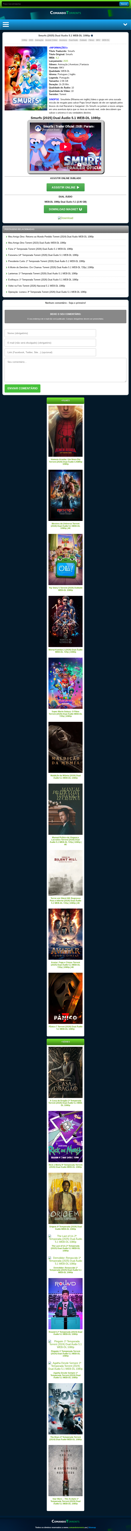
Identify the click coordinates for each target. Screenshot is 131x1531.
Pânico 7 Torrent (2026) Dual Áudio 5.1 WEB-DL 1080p (65, 1027)
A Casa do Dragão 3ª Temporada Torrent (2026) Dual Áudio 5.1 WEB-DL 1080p (65, 1103)
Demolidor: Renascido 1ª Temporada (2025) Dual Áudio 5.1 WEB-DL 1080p (65, 1270)
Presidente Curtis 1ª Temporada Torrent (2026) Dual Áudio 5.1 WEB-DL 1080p (46, 261)
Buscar (124, 4)
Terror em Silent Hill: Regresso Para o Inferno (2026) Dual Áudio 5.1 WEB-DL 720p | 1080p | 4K (65, 900)
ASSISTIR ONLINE (64, 187)
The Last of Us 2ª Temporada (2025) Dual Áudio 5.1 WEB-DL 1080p (65, 1248)
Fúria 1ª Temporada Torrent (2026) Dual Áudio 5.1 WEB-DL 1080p (40, 249)
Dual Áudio (73, 40)
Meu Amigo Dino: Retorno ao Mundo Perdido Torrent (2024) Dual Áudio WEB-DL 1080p (51, 236)
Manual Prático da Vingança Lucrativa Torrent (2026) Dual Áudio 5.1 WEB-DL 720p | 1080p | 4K (65, 841)
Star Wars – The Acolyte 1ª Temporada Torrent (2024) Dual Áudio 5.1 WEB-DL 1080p (65, 1501)
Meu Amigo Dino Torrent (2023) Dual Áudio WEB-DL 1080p (37, 243)
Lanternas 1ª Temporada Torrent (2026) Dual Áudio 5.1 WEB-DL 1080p (43, 273)
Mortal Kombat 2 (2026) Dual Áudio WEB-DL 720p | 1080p (65, 651)
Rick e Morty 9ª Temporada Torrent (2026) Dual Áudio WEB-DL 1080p (65, 1166)
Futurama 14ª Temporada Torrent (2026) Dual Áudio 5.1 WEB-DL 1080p (43, 255)
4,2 (57, 57)
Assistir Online (51, 40)
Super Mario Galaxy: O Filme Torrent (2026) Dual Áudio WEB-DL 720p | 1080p (65, 713)
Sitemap (92, 1527)
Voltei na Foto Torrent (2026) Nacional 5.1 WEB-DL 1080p (36, 286)
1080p (24, 40)
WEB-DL (105, 40)
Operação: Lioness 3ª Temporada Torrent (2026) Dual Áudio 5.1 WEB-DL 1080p (47, 292)
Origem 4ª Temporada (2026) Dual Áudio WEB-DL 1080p (65, 1227)
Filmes (91, 40)
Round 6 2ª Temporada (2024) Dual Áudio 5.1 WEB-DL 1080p (65, 1333)
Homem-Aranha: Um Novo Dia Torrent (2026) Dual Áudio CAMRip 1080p (65, 461)
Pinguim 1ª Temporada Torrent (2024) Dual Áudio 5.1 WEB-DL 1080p (65, 1353)
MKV (98, 40)
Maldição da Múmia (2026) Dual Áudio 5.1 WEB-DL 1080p (65, 776)
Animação (39, 40)
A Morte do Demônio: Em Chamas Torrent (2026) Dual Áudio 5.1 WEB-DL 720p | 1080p (51, 267)
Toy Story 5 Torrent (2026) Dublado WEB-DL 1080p (65, 589)
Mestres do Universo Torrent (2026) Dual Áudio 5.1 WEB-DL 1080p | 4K (65, 525)
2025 (31, 40)
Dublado (83, 40)
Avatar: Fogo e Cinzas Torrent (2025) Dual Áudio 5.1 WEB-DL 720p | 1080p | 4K (65, 964)
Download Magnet (63, 209)
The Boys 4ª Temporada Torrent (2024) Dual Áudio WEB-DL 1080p (65, 1438)
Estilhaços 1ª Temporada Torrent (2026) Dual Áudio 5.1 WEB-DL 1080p (43, 279)
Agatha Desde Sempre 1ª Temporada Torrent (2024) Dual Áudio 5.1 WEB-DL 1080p (65, 1375)
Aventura (63, 40)
